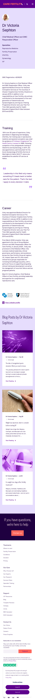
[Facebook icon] (9, 697)
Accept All (17, 687)
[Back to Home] (12, 4)
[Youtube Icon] (17, 697)
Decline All (17, 692)
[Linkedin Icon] (13, 697)
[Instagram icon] (5, 697)
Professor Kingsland (20, 141)
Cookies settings (17, 682)
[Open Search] (27, 4)
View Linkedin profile (12, 303)
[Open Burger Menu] (32, 4)
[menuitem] (7, 545)
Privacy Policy (8, 677)
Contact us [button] (17, 533)
